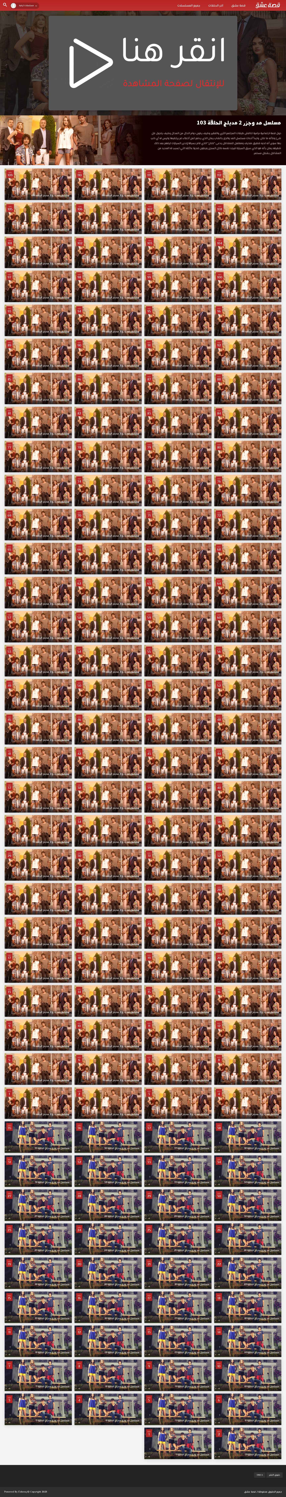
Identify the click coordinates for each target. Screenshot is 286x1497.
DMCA (260, 1475)
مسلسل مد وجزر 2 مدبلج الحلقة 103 (239, 122)
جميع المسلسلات (188, 5)
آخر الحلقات (215, 5)
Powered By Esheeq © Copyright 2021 (25, 1492)
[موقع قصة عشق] (268, 5)
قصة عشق (238, 5)
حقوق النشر (274, 1475)
